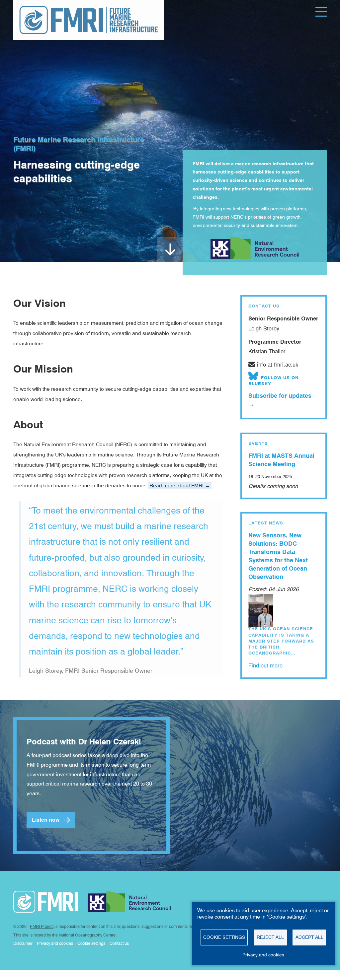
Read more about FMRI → (179, 485)
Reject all (270, 937)
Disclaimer (23, 943)
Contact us (119, 943)
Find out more (265, 665)
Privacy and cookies (263, 954)
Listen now (45, 820)
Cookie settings (224, 937)
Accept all (309, 937)
